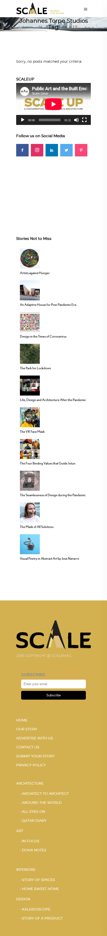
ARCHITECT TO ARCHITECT (45, 794)
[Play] (22, 119)
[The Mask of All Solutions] (30, 511)
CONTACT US (27, 747)
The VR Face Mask (32, 432)
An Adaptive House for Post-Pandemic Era (48, 305)
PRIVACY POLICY (31, 765)
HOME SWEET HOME (40, 889)
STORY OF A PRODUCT (42, 918)
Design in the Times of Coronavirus (43, 336)
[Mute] (76, 119)
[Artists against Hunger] (30, 258)
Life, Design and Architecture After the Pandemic (53, 400)
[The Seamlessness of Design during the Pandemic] (30, 480)
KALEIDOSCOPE (36, 909)
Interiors (25, 870)
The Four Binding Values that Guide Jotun (47, 463)
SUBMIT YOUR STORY (35, 756)
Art (19, 831)
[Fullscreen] (84, 119)
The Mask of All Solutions (37, 527)
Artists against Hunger (35, 273)
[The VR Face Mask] (30, 416)
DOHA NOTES (34, 850)
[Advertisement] (53, 187)
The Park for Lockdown (35, 368)
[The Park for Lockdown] (30, 353)
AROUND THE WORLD (42, 803)
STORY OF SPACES (38, 880)
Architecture (30, 783)
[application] (53, 104)
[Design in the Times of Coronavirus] (30, 321)
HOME (21, 720)
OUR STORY (26, 729)
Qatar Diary (34, 821)
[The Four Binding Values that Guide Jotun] (30, 448)
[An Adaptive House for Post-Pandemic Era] (30, 289)
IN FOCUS (30, 841)
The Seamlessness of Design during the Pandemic (53, 495)
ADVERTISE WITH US (34, 738)
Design (23, 899)
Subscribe (53, 695)
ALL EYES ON (33, 812)
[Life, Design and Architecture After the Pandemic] (30, 385)
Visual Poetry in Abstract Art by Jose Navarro (49, 558)
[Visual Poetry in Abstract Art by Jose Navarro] (30, 543)
